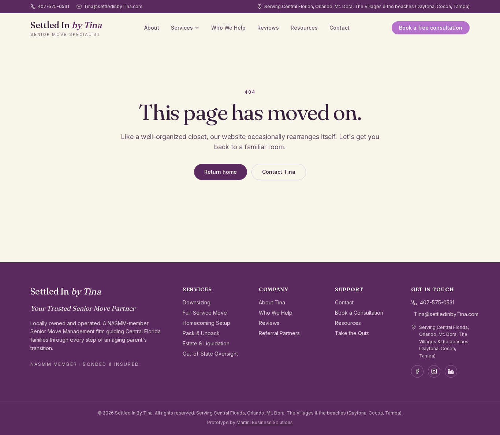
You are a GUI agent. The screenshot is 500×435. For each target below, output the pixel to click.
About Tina (272, 302)
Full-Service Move (205, 313)
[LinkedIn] (451, 371)
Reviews (268, 28)
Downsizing (196, 302)
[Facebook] (417, 371)
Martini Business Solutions (264, 422)
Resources (304, 28)
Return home (220, 172)
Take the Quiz (352, 333)
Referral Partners (279, 333)
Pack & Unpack (201, 333)
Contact (339, 28)
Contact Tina (278, 172)
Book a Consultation (359, 313)
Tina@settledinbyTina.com (113, 6)
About (151, 28)
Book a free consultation (430, 28)
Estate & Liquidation (206, 343)
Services (182, 28)
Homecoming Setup (206, 323)
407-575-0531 (53, 6)
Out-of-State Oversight (210, 353)
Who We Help (228, 28)
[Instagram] (434, 371)
